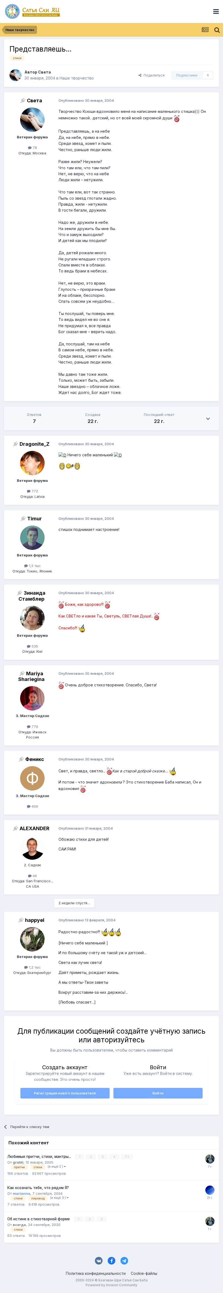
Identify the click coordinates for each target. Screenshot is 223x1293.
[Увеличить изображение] (176, 118)
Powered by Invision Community (111, 1285)
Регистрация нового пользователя (65, 1093)
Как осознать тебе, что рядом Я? (38, 1188)
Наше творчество (77, 78)
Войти (158, 1093)
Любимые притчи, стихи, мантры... (39, 1156)
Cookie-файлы (144, 1273)
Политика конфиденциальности (96, 1273)
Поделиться (153, 75)
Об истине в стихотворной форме (39, 1219)
